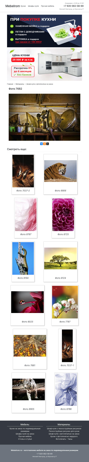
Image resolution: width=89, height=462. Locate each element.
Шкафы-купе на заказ (25, 434)
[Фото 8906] (60, 171)
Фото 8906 (60, 190)
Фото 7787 (64, 321)
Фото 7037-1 (67, 365)
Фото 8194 (23, 278)
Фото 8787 (25, 234)
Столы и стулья (25, 439)
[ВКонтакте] (41, 143)
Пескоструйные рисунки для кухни (64, 431)
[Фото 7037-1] (67, 346)
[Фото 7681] (30, 346)
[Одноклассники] (44, 143)
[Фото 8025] (27, 302)
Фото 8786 (66, 409)
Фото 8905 (28, 409)
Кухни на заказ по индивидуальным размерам (25, 429)
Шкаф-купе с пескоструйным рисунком (64, 428)
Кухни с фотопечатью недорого (64, 436)
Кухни (23, 6)
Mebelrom (12, 6)
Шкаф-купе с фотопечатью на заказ (39, 84)
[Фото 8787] (25, 214)
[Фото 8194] (23, 258)
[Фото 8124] (60, 258)
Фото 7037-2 (23, 190)
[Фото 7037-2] (23, 171)
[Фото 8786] (66, 389)
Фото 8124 (60, 278)
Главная (10, 84)
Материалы (20, 84)
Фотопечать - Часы (64, 439)
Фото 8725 (63, 234)
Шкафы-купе (33, 6)
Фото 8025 (27, 321)
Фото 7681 (29, 365)
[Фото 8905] (28, 389)
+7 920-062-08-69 (73, 6)
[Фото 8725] (63, 214)
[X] (47, 143)
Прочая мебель (47, 6)
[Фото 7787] (65, 302)
